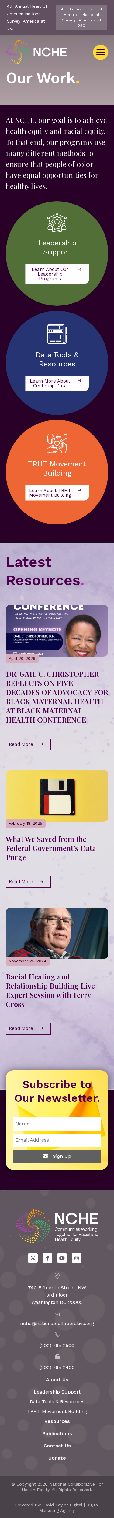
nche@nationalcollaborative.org (57, 1323)
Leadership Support (57, 1392)
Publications (57, 1433)
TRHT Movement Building (57, 1411)
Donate (57, 1458)
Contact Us (57, 1446)
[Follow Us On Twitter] (33, 1258)
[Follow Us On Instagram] (76, 1258)
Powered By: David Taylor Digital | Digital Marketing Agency (57, 1507)
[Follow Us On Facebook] (47, 1258)
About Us (57, 1380)
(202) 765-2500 (57, 1345)
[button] (100, 52)
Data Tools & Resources (57, 1402)
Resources (57, 1421)
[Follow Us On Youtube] (62, 1258)
